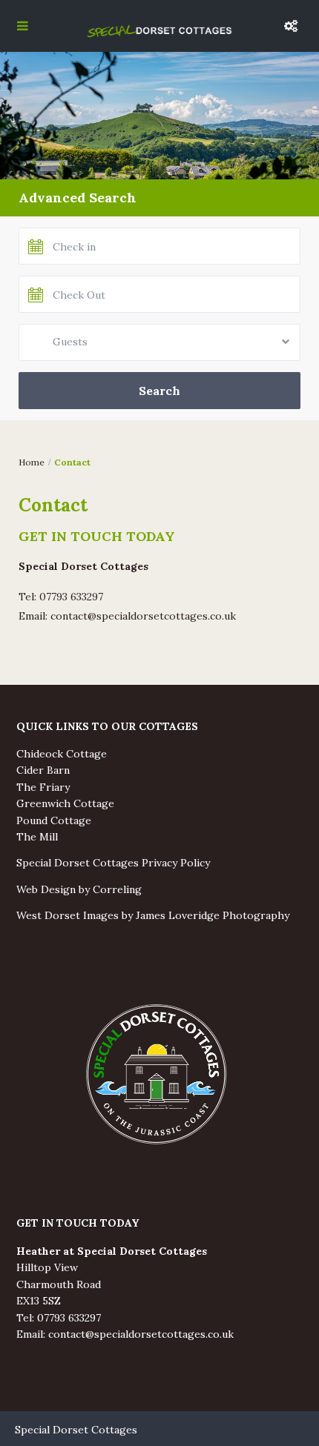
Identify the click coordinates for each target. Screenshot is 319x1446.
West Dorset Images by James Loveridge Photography (152, 915)
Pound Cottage (53, 820)
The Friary (43, 787)
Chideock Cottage (61, 753)
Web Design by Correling (79, 889)
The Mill (37, 836)
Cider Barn (43, 770)
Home (32, 462)
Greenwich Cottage (65, 803)
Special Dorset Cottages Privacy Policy (113, 862)
